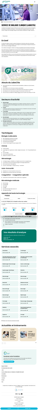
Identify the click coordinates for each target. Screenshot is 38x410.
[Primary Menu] (35, 2)
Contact (9, 408)
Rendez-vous (27, 408)
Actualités (4, 374)
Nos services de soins (8, 22)
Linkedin (19, 393)
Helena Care (6, 237)
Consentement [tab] (6, 198)
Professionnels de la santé (7, 368)
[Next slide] (5, 343)
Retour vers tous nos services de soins (11, 320)
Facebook (16, 393)
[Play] (19, 71)
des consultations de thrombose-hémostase (26, 48)
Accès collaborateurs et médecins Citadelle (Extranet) (13, 372)
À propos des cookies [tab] (31, 198)
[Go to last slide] (3, 343)
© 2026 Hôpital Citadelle (19, 397)
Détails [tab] (19, 198)
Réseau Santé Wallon (8, 239)
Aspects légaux (19, 398)
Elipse (19, 385)
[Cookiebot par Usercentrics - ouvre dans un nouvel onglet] (5, 195)
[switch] (14, 210)
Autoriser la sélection (19, 213)
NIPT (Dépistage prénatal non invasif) (10, 138)
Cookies (19, 401)
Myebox (5, 238)
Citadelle (6, 2)
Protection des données (19, 400)
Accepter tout (31, 213)
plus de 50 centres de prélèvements (28, 51)
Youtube (21, 393)
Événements (4, 376)
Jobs (3, 370)
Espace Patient (5, 366)
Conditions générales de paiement (19, 406)
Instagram (17, 393)
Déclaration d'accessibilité (19, 403)
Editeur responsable (19, 404)
